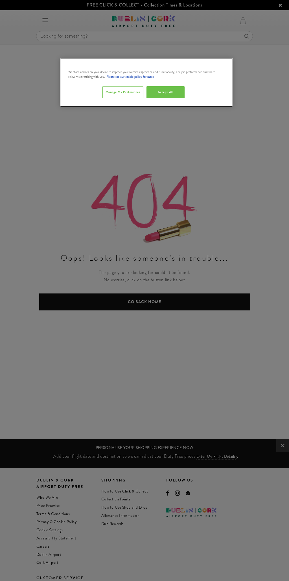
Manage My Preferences (123, 92)
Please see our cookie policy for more (130, 76)
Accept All (166, 92)
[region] (146, 82)
